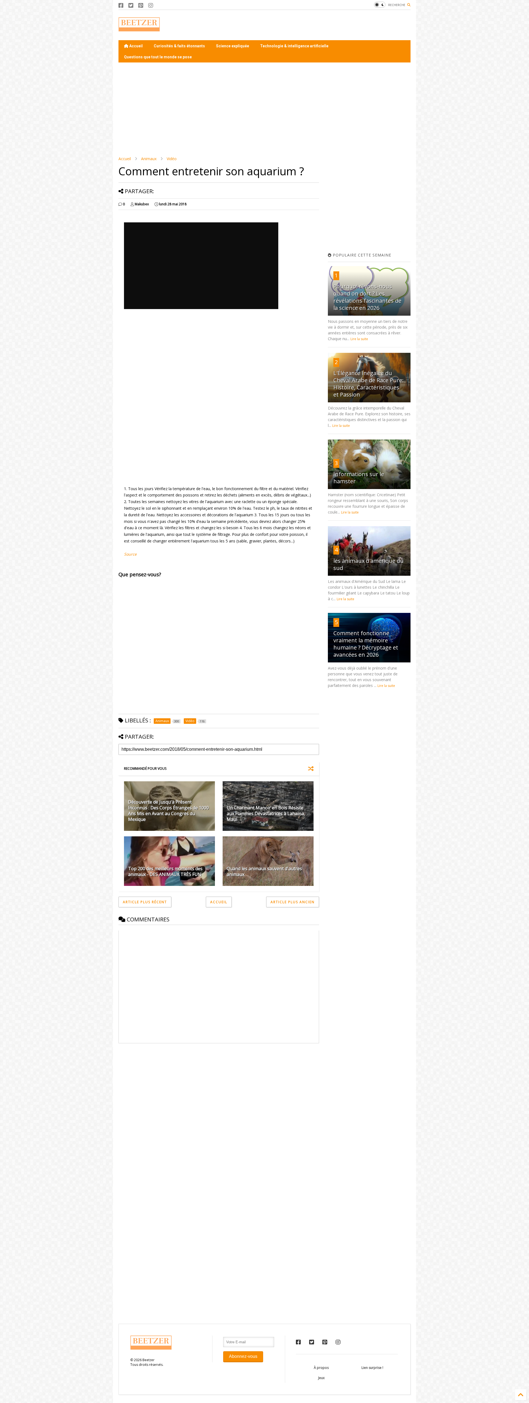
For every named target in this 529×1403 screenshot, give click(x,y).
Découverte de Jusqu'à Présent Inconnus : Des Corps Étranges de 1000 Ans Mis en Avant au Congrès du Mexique (168, 810)
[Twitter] (130, 5)
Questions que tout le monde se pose (158, 57)
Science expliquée (232, 46)
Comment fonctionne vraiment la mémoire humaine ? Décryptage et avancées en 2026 (365, 643)
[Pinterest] (140, 5)
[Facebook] (120, 5)
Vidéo (172, 158)
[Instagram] (150, 5)
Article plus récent (145, 902)
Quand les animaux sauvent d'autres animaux (264, 871)
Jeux (321, 1377)
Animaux (148, 158)
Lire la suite (359, 339)
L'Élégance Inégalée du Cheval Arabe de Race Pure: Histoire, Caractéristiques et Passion (368, 383)
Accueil (135, 46)
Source (130, 554)
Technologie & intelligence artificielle (294, 46)
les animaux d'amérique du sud (368, 564)
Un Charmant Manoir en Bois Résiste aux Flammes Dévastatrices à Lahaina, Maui (266, 813)
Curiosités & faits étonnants (179, 46)
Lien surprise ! (372, 1367)
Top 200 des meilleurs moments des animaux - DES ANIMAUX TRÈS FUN (165, 871)
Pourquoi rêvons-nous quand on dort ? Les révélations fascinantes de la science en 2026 (367, 297)
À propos (321, 1367)
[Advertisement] (310, 25)
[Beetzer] (139, 29)
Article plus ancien (293, 902)
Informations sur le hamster (358, 477)
